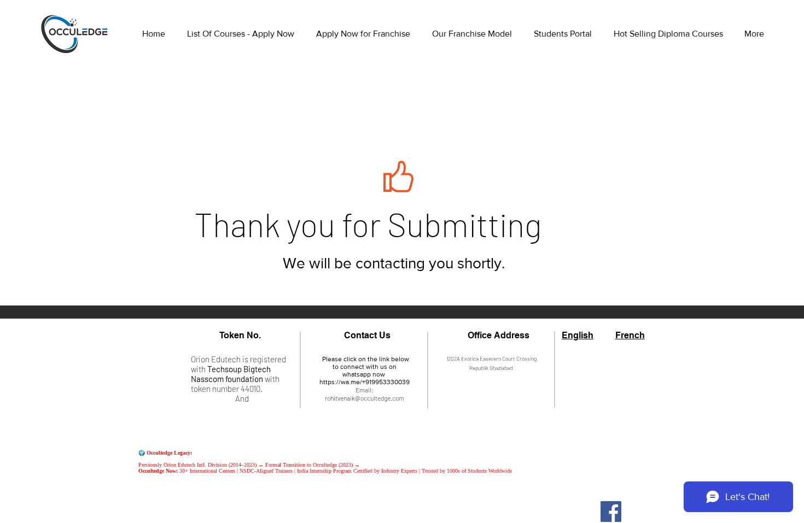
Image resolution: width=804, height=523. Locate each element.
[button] (565, 34)
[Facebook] (611, 511)
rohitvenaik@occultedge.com (364, 398)
